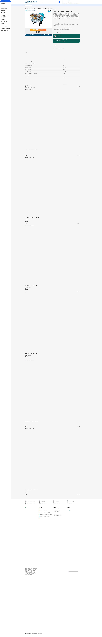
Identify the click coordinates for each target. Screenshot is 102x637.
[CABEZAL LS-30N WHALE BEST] (52, 119)
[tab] (48, 51)
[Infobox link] (31, 502)
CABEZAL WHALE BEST (34, 8)
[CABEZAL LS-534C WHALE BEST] (52, 254)
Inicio (25, 8)
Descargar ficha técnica (57, 32)
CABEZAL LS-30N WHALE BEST (31, 150)
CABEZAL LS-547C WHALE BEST (32, 353)
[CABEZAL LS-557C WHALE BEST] (52, 458)
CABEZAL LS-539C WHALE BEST (60, 48)
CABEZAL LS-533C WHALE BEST (32, 217)
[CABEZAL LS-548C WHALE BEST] (52, 390)
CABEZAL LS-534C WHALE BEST (32, 285)
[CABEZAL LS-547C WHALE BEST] (52, 322)
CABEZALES (28, 8)
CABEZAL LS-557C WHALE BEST (32, 489)
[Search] (59, 2)
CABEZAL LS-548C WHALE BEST (32, 421)
